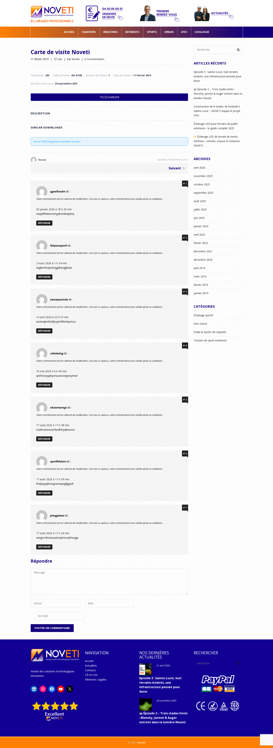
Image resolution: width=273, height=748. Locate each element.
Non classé (200, 323)
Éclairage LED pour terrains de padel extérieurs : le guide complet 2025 (215, 126)
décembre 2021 (203, 251)
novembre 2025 (203, 176)
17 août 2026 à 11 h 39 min (52, 479)
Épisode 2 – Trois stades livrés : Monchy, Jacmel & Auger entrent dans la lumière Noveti (218, 93)
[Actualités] (214, 13)
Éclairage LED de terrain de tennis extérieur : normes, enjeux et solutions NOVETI (217, 141)
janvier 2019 (201, 293)
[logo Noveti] (52, 11)
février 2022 (201, 243)
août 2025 (200, 201)
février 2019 (201, 285)
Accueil (89, 661)
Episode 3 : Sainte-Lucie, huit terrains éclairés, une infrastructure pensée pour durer (217, 76)
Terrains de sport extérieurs (210, 340)
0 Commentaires (94, 59)
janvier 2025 (201, 226)
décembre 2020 (203, 259)
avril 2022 (199, 234)
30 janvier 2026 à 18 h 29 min (54, 209)
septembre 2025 (203, 192)
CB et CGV (91, 675)
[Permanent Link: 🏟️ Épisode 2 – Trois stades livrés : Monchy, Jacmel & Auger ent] (145, 704)
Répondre (44, 223)
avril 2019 (199, 268)
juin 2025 (199, 218)
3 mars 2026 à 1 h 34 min (51, 263)
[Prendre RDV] (159, 13)
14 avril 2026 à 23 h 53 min (52, 317)
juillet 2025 (200, 209)
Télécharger (109, 97)
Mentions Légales (95, 679)
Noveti (76, 59)
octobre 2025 (202, 184)
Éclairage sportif (203, 315)
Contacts (90, 670)
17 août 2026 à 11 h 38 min (52, 425)
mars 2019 (200, 276)
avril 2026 (199, 167)
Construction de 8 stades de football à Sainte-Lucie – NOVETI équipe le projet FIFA (217, 111)
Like (59, 59)
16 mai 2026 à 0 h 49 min (51, 371)
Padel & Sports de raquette (210, 332)
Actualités (91, 665)
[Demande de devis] (105, 13)
